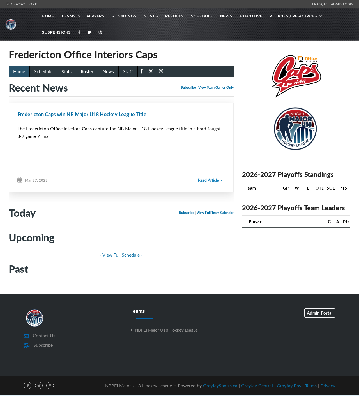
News (226, 16)
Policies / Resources (293, 16)
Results (174, 16)
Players (96, 16)
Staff (128, 71)
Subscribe (188, 87)
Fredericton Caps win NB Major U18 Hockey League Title (81, 114)
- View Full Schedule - (121, 255)
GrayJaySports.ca (220, 386)
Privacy (328, 386)
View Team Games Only (216, 87)
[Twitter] (89, 32)
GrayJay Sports (24, 4)
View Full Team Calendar (215, 212)
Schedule (202, 16)
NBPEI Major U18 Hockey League (166, 330)
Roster (87, 71)
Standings (124, 16)
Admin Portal (320, 313)
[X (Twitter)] (151, 71)
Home (48, 16)
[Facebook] (79, 32)
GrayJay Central (257, 386)
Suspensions (56, 32)
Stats (151, 16)
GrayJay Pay (289, 386)
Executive (251, 16)
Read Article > (210, 180)
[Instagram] (100, 32)
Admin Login (342, 4)
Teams (68, 16)
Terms (311, 386)
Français (321, 4)
